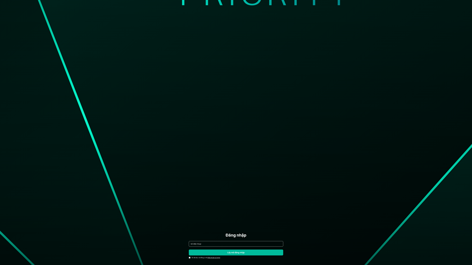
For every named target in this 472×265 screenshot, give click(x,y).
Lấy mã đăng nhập (236, 252)
